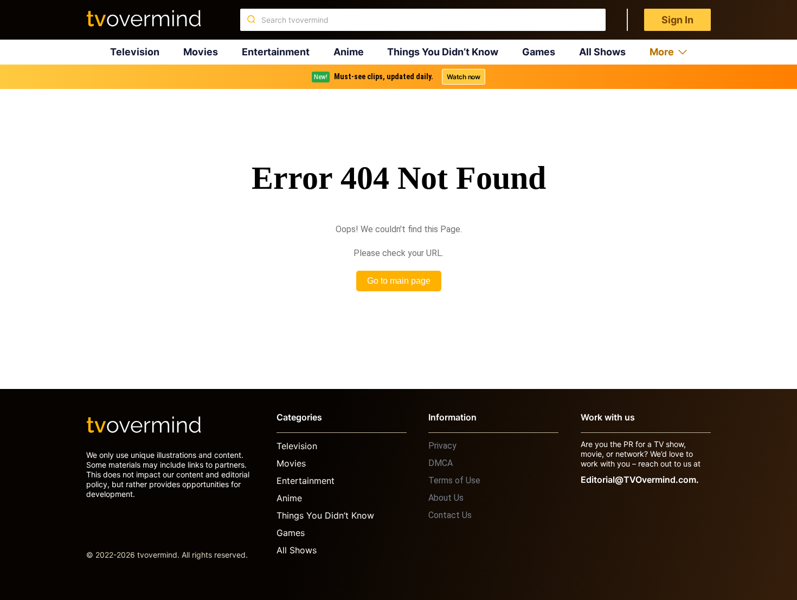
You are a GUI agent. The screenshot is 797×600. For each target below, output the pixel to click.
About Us (446, 498)
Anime (348, 52)
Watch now (463, 77)
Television (134, 52)
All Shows (602, 52)
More (662, 52)
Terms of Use (454, 480)
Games (538, 52)
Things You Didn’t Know (442, 52)
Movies (200, 52)
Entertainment (276, 52)
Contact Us (450, 515)
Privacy (442, 446)
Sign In (677, 19)
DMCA (440, 463)
